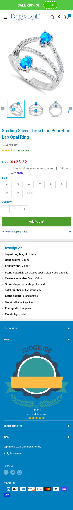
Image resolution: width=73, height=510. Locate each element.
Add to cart (36, 221)
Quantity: (7, 201)
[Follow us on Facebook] (6, 472)
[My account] (59, 17)
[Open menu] (5, 17)
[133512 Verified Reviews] (37, 418)
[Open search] (52, 17)
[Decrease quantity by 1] (5, 209)
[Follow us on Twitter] (12, 472)
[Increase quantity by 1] (24, 209)
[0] (66, 17)
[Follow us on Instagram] (19, 472)
